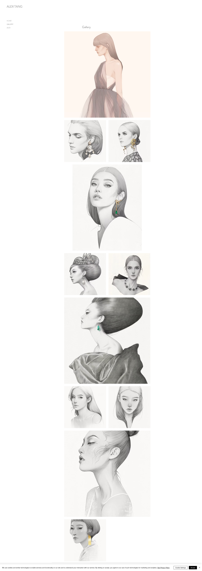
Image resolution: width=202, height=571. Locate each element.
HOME (9, 21)
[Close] (199, 567)
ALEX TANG (14, 6)
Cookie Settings (180, 568)
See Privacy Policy (163, 568)
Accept (193, 568)
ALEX (8, 28)
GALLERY (10, 24)
